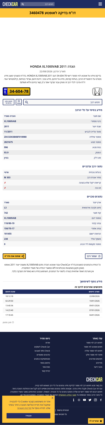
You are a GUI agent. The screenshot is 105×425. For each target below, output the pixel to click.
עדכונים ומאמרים (43, 355)
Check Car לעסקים (42, 347)
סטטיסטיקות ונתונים (42, 359)
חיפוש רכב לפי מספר (94, 343)
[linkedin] (73, 400)
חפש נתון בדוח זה (8, 102)
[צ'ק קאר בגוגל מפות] (79, 400)
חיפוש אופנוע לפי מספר (93, 347)
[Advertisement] (52, 38)
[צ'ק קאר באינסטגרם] (95, 400)
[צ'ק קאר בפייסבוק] (101, 400)
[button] (100, 4)
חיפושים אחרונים (95, 359)
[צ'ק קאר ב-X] (90, 400)
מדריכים (99, 363)
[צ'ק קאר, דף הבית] (10, 4)
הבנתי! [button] (28, 416)
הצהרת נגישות (63, 410)
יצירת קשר (46, 371)
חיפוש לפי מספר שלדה (93, 351)
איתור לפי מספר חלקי (94, 355)
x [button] (52, 397)
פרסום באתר (45, 363)
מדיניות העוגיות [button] (24, 408)
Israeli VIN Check (42, 351)
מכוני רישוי (98, 367)
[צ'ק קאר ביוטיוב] (84, 400)
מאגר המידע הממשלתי (67, 395)
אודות (48, 343)
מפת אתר (46, 367)
